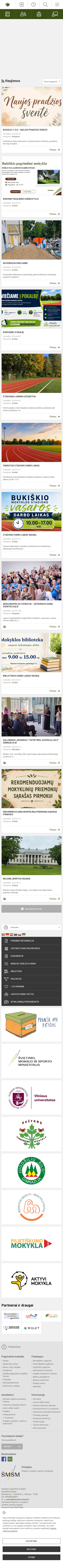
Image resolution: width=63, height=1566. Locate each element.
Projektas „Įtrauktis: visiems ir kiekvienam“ (15, 1422)
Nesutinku (31, 1549)
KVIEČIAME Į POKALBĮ (13, 332)
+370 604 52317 (11, 1497)
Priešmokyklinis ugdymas (43, 1364)
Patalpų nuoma (39, 1383)
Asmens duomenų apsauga (44, 1405)
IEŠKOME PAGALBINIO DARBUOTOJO (21, 199)
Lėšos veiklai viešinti (11, 1408)
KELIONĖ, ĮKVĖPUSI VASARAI (16, 879)
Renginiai (16, 137)
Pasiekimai (7, 1370)
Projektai (16, 979)
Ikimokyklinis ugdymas (42, 1361)
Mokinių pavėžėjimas (41, 1377)
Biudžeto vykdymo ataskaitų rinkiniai (14, 1400)
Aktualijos (16, 749)
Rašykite (7, 1446)
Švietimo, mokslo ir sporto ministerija (37, 1471)
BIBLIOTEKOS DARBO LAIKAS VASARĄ (21, 676)
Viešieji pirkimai (9, 1415)
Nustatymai (31, 1541)
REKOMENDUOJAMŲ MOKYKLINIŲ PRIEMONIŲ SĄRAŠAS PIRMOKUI (30, 813)
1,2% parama (17, 986)
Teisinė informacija (40, 1425)
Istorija (5, 1361)
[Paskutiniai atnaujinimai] (33, 4)
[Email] (10, 1459)
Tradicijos (7, 1380)
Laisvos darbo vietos (22, 994)
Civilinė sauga (38, 1422)
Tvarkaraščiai (13, 1347)
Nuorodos (37, 1399)
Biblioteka (16, 971)
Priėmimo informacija (22, 941)
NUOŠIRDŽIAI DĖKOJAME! (15, 263)
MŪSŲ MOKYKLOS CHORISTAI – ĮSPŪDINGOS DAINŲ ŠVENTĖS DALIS (28, 605)
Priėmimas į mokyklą (11, 1386)
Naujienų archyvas (33, 909)
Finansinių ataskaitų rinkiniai (14, 1405)
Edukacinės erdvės (10, 1364)
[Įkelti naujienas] (22, 4)
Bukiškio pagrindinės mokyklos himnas (15, 1375)
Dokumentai (17, 956)
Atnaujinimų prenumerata (25, 1002)
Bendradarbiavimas (11, 1383)
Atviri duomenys (39, 1428)
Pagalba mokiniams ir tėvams (45, 1374)
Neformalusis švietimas (42, 1370)
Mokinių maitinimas (41, 1380)
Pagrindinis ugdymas (41, 1367)
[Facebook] (3, 1459)
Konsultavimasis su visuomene (46, 1409)
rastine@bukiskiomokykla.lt (17, 1499)
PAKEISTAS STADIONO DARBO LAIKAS (21, 465)
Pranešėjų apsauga (40, 1415)
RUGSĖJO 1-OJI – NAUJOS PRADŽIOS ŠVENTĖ (25, 130)
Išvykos (15, 885)
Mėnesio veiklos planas (23, 963)
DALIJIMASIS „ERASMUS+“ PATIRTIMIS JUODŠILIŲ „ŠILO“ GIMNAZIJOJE (31, 741)
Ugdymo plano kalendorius (25, 948)
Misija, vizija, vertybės (12, 1367)
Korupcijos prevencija (41, 1418)
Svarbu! (15, 206)
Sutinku (31, 1557)
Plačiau (53, 150)
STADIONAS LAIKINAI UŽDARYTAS (19, 396)
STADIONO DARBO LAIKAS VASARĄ (19, 535)
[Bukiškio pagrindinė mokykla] (8, 4)
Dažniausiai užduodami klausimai (46, 1412)
